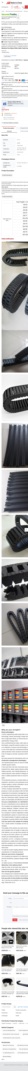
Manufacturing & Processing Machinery (14, 11)
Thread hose (5, 1013)
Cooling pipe (4, 1015)
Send (15, 920)
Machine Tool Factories (8, 1045)
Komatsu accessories (21, 1010)
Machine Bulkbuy (7, 1056)
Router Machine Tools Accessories (11, 1034)
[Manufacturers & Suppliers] (14, 2)
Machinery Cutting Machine (9, 1049)
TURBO (3, 1010)
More (3, 1059)
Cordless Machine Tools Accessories (11, 1038)
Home (3, 11)
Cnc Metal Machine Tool (8, 1052)
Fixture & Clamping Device (9, 1030)
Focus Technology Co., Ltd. (19, 1064)
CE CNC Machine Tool (23, 1052)
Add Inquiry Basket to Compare (10, 122)
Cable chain (18, 1013)
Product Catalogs (23, 1007)
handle (17, 1015)
